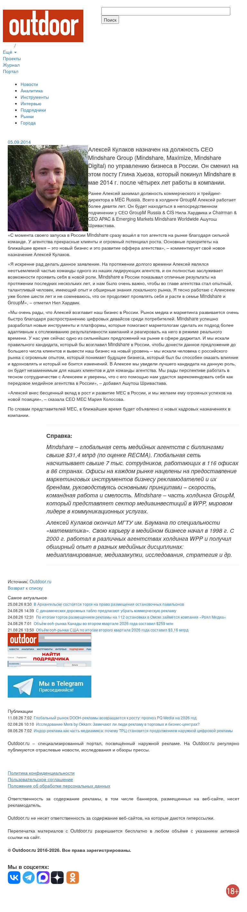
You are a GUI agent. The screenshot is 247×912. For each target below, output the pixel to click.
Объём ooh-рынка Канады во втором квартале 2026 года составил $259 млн (103, 623)
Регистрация (30, 45)
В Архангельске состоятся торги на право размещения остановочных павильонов (109, 604)
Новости (29, 84)
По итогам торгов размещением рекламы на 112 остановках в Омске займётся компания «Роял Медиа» (131, 617)
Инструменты (35, 97)
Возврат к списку (25, 588)
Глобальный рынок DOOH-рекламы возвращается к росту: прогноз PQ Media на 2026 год (115, 717)
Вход (8, 45)
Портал (10, 71)
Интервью (31, 103)
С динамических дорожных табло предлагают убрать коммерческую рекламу (106, 610)
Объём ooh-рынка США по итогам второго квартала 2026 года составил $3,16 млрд (112, 629)
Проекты (12, 58)
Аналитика (32, 90)
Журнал (11, 64)
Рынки (27, 116)
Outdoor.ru (40, 581)
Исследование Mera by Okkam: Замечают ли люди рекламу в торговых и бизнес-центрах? (118, 724)
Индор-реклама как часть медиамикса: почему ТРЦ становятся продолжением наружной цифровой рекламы (133, 730)
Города (28, 122)
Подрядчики (33, 109)
